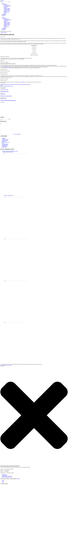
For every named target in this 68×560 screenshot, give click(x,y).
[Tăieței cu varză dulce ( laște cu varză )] (3, 86)
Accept (2, 478)
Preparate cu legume (7, 10)
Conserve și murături (7, 9)
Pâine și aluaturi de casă (7, 5)
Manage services (4, 475)
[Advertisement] (28, 109)
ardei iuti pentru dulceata (4, 84)
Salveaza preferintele (13, 478)
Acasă (3, 3)
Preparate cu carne (5, 143)
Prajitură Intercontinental (4, 91)
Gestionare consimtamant (4, 483)
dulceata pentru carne (17, 84)
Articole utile (4, 14)
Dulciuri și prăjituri (7, 8)
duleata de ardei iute (23, 84)
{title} (3, 480)
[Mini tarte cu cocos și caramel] (10, 86)
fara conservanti (28, 84)
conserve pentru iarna (11, 84)
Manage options (4, 474)
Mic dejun (5, 11)
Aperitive (5, 7)
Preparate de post (6, 12)
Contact (3, 15)
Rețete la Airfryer (4, 146)
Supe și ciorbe (6, 6)
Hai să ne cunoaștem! (17, 134)
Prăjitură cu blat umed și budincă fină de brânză (8, 100)
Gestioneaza (7, 478)
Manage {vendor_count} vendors (7, 476)
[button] (34, 415)
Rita (2, 85)
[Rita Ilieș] (2, 0)
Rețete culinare (4, 4)
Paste (5, 13)
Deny (4, 478)
